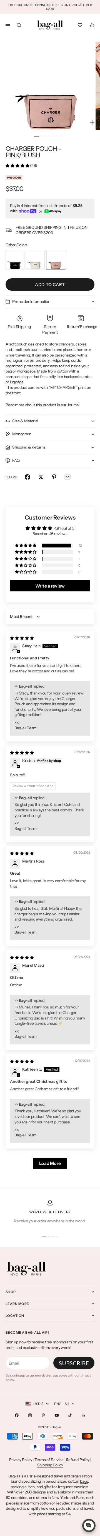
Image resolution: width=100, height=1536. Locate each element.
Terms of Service (49, 1459)
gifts (47, 1486)
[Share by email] (67, 477)
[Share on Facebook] (27, 477)
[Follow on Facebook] (16, 1415)
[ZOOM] (92, 122)
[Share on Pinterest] (54, 477)
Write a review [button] (49, 586)
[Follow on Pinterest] (43, 1415)
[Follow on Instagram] (30, 1415)
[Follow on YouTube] (56, 1415)
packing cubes (23, 1486)
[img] (22, 638)
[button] (18, 165)
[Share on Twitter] (41, 477)
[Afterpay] (53, 211)
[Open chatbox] (89, 1525)
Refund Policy (77, 1459)
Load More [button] (50, 1163)
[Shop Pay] (27, 211)
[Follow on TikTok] (70, 1415)
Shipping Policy (50, 1464)
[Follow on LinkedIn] (83, 1415)
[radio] (15, 260)
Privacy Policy (20, 1459)
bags (84, 1481)
